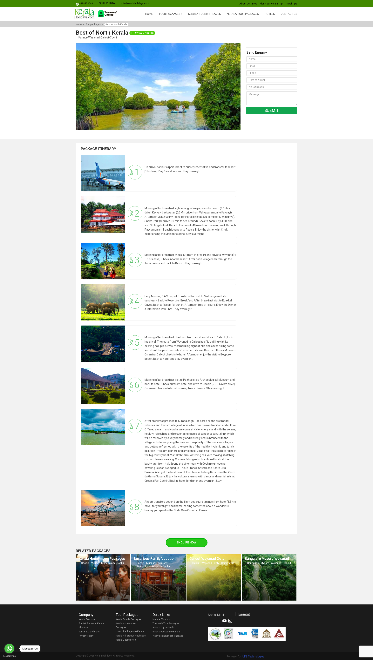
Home (149, 13)
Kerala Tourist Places (204, 13)
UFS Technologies (253, 656)
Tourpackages (93, 24)
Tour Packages (169, 13)
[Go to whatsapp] (9, 648)
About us (244, 3)
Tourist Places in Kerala (91, 623)
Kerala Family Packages (128, 619)
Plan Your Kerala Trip (271, 3)
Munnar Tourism (161, 619)
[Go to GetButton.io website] (9, 656)
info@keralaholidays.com (135, 3)
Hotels (270, 13)
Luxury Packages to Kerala (130, 631)
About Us (83, 627)
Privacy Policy (86, 636)
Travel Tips (291, 3)
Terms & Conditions (89, 631)
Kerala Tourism (87, 619)
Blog (254, 3)
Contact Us (289, 13)
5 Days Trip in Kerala (163, 627)
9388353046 (86, 3)
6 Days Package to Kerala (166, 631)
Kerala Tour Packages (243, 13)
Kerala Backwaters (126, 639)
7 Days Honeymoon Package (168, 636)
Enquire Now (186, 542)
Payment (244, 614)
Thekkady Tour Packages (166, 623)
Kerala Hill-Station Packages (131, 635)
